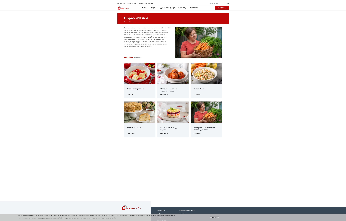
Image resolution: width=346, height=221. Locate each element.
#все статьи (128, 57)
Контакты (194, 8)
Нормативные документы (187, 210)
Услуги (153, 8)
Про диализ (121, 3)
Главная (126, 22)
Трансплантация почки (146, 3)
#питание (138, 57)
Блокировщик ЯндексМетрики (165, 215)
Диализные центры (168, 8)
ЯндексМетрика (84, 215)
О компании (161, 210)
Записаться (222, 8)
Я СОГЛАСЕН (214, 217)
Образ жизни (131, 3)
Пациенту (182, 8)
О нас (144, 8)
